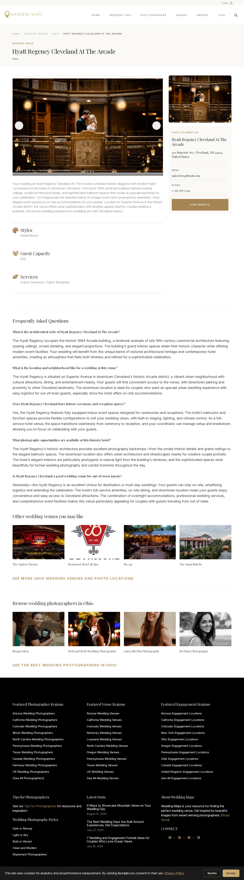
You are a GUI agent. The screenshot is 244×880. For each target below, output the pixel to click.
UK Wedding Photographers (31, 771)
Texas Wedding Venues (102, 765)
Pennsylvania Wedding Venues (107, 759)
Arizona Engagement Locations (181, 713)
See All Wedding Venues (103, 778)
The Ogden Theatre (25, 564)
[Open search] (236, 15)
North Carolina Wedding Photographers (38, 739)
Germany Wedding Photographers (35, 765)
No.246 (128, 564)
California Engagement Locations (182, 720)
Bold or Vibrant (22, 841)
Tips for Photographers (40, 806)
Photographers (153, 15)
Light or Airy (20, 835)
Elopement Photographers (30, 854)
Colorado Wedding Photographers (35, 726)
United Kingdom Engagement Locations (187, 771)
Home (96, 15)
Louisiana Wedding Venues (104, 739)
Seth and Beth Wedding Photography (92, 651)
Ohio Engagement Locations (179, 739)
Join (221, 15)
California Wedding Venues (104, 720)
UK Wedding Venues (100, 771)
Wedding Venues (36, 33)
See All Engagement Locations (181, 778)
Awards (203, 15)
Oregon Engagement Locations (181, 746)
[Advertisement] (200, 247)
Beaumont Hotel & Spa (83, 564)
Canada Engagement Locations (181, 765)
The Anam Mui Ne (191, 564)
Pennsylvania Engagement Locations (185, 752)
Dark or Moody (22, 828)
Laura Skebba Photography (141, 651)
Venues (181, 15)
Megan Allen (21, 651)
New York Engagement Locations (183, 733)
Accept (231, 873)
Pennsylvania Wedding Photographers (37, 746)
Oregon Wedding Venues (103, 752)
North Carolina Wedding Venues (107, 746)
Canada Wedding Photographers (34, 759)
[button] (84, 171)
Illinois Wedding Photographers (33, 733)
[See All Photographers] (28, 778)
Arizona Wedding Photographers (34, 713)
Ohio (55, 33)
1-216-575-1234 (181, 190)
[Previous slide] (19, 125)
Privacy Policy (174, 873)
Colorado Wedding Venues (104, 726)
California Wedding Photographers (35, 720)
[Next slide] (156, 125)
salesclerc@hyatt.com (186, 176)
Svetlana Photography (194, 651)
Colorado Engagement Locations (182, 726)
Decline (212, 873)
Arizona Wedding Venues (103, 713)
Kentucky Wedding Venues (104, 733)
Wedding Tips (120, 15)
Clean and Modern (25, 848)
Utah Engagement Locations (179, 759)
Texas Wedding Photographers (33, 752)
